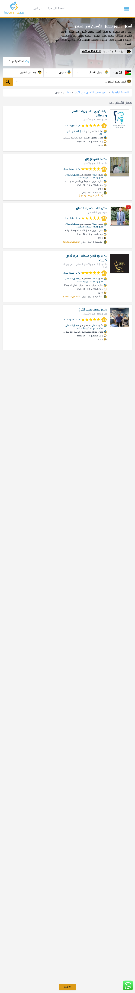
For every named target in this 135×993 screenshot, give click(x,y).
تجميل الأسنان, (78, 131)
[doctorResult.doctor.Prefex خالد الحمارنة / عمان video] (128, 208)
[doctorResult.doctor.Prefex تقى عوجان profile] (119, 167)
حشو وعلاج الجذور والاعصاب (90, 178)
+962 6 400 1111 (91, 51)
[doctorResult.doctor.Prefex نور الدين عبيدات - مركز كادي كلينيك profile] (119, 263)
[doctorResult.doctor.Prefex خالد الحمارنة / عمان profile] (119, 216)
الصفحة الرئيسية (56, 8)
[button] (127, 9)
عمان (68, 92)
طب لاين (37, 8)
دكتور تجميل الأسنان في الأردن (91, 92)
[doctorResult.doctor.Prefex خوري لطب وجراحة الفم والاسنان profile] (119, 119)
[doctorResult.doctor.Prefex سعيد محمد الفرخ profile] (119, 317)
